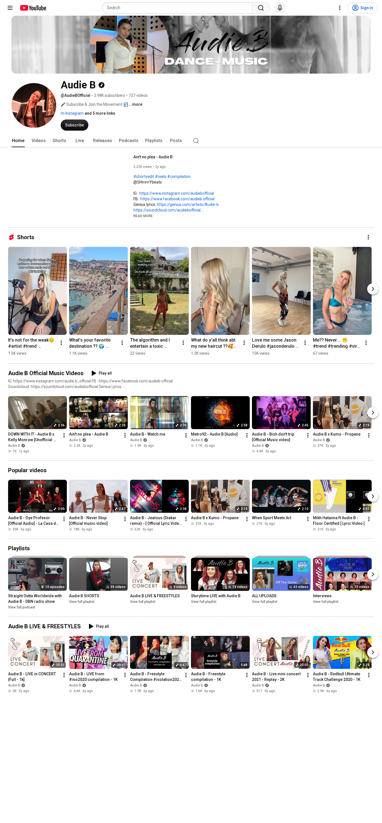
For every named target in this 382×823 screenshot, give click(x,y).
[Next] (372, 289)
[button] (143, 215)
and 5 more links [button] (100, 113)
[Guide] (10, 7)
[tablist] (191, 140)
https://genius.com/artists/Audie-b (188, 204)
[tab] (18, 140)
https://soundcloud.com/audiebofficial (167, 210)
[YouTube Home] (33, 8)
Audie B (14, 446)
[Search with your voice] (280, 7)
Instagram (74, 113)
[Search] (261, 7)
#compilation (179, 176)
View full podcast (21, 607)
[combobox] (179, 7)
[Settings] (339, 7)
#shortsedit (143, 176)
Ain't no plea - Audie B (153, 157)
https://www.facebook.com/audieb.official (177, 199)
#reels (160, 176)
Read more (143, 216)
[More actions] (368, 237)
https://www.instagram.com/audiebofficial (176, 193)
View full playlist (82, 602)
